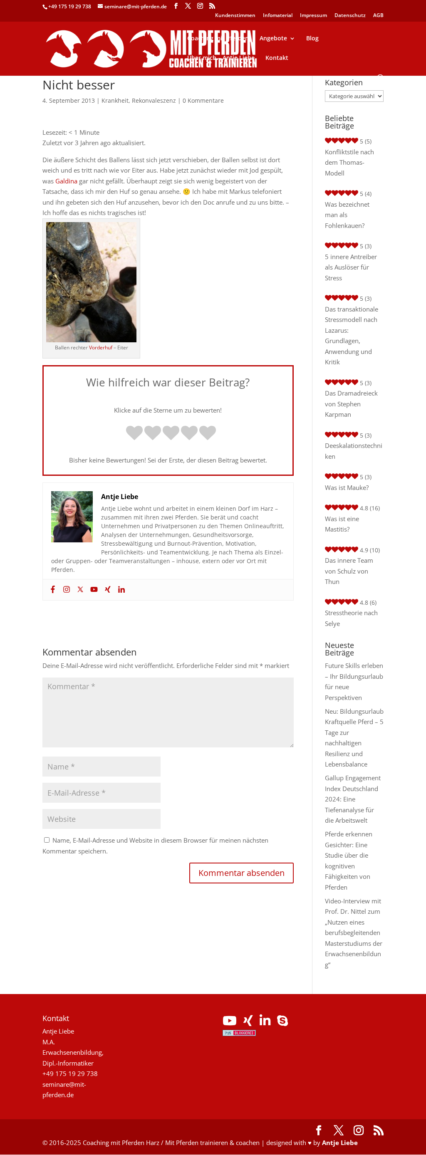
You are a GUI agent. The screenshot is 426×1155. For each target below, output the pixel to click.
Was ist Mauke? (347, 487)
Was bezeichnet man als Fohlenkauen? (347, 215)
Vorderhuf (100, 347)
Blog (312, 38)
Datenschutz (350, 16)
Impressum (313, 16)
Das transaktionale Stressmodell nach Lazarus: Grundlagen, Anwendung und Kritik (351, 335)
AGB (378, 16)
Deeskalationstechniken (353, 450)
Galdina (66, 181)
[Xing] (106, 590)
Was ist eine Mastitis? (342, 524)
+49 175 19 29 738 (69, 6)
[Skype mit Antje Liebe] (282, 1023)
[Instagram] (65, 590)
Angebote (273, 38)
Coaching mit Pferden (218, 38)
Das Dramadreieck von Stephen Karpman (351, 403)
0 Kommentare (203, 100)
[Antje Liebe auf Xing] (248, 1023)
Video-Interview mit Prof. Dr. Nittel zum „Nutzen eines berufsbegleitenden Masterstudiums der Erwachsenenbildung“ (353, 933)
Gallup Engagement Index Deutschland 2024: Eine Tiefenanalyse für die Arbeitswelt (353, 799)
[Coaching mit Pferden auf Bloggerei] (239, 1033)
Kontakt (276, 58)
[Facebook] (52, 590)
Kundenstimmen (235, 16)
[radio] (134, 434)
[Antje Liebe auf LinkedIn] (265, 1023)
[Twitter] (79, 590)
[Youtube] (93, 590)
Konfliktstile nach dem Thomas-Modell (349, 162)
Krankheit (115, 100)
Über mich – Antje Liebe (221, 58)
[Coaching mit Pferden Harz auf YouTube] (230, 1023)
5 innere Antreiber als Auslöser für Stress (351, 267)
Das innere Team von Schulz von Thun (349, 571)
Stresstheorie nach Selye (351, 618)
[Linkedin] (120, 590)
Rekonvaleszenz (154, 100)
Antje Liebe (340, 1142)
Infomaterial (277, 16)
